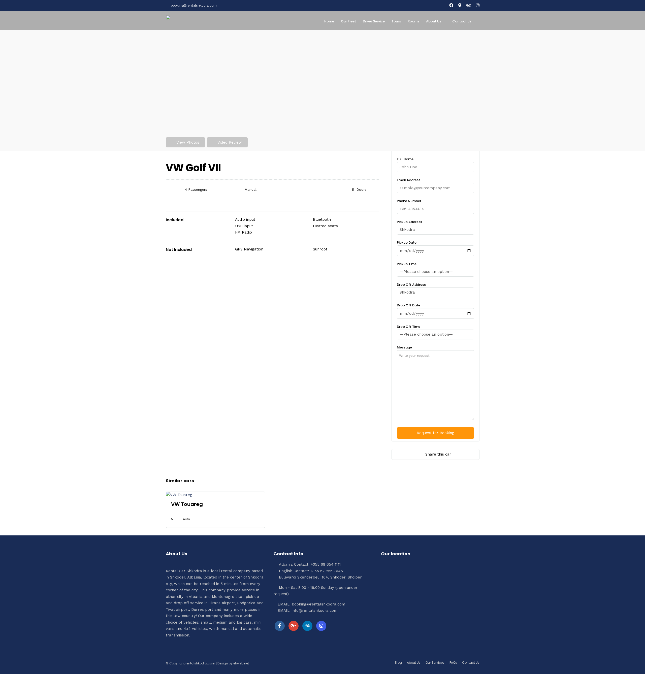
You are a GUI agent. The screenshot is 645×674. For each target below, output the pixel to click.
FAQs (453, 662)
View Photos (187, 142)
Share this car (438, 454)
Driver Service (374, 21)
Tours (396, 21)
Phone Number (409, 201)
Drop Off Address (411, 284)
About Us (433, 21)
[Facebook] (280, 626)
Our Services (435, 662)
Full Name (405, 159)
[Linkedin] (307, 626)
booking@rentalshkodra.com (194, 5)
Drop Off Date (408, 305)
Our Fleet (348, 21)
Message (404, 347)
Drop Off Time (408, 326)
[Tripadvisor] (468, 5)
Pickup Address (409, 221)
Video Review (229, 142)
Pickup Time (406, 264)
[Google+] (293, 626)
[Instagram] (477, 5)
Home (329, 21)
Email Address (408, 180)
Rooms (413, 21)
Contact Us (461, 21)
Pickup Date (406, 242)
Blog (398, 662)
